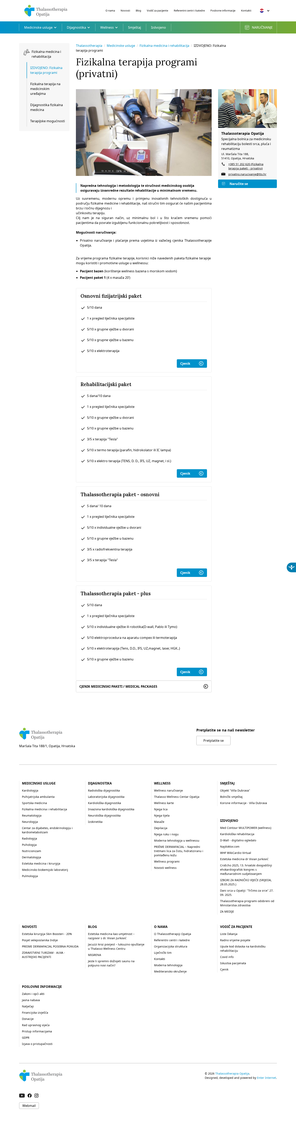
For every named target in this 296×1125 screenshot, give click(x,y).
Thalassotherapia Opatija (232, 1073)
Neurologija (30, 822)
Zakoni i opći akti (33, 994)
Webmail (29, 1105)
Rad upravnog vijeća (36, 1025)
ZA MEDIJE (227, 911)
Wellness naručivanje (168, 790)
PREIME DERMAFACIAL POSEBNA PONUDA (50, 946)
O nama (110, 10)
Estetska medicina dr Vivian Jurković (244, 859)
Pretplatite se (213, 740)
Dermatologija (31, 857)
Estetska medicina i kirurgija (41, 863)
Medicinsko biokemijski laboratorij (45, 870)
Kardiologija (30, 790)
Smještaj (134, 27)
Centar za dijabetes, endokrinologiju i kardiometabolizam (47, 830)
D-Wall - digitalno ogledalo (238, 840)
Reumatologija (31, 815)
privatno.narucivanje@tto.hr (247, 174)
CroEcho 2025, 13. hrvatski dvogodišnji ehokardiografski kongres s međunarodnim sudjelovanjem (246, 869)
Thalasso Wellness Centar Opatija (176, 797)
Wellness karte (164, 803)
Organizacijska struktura (170, 946)
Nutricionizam (31, 851)
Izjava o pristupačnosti (37, 1044)
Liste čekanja (228, 934)
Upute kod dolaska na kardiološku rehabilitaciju (243, 948)
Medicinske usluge (121, 45)
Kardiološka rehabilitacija (237, 834)
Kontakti (246, 10)
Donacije (28, 1019)
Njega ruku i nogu (166, 834)
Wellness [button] (107, 27)
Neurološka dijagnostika (104, 815)
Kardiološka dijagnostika (104, 803)
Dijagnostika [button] (76, 27)
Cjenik (185, 363)
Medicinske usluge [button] (38, 27)
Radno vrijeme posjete (235, 940)
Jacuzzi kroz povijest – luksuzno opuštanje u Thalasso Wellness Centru (116, 946)
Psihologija (29, 845)
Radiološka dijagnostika (104, 790)
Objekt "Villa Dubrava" (235, 790)
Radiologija (29, 838)
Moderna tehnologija (168, 965)
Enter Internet (266, 1078)
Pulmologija (30, 876)
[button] (265, 10)
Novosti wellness (165, 868)
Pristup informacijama (37, 1031)
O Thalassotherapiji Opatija (172, 934)
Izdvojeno (158, 27)
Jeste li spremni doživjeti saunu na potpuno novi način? (111, 963)
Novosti (125, 10)
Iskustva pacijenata (233, 963)
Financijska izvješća (35, 1012)
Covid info (227, 957)
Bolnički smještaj (231, 797)
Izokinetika (95, 822)
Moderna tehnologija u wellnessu (176, 840)
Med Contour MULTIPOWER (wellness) (245, 828)
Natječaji (28, 1006)
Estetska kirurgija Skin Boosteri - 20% (47, 934)
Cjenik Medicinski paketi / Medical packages (118, 686)
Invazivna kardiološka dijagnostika (111, 809)
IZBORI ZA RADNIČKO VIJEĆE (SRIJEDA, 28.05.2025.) (246, 882)
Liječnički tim (163, 953)
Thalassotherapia (89, 45)
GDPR (25, 1037)
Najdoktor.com (229, 846)
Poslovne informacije (222, 10)
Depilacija (160, 828)
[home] (45, 11)
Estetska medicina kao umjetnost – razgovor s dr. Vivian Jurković (111, 936)
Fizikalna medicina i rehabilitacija (165, 45)
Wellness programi (167, 861)
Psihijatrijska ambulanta (38, 797)
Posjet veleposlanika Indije (40, 940)
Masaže (159, 822)
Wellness (162, 783)
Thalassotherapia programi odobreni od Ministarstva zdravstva (247, 903)
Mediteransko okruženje (170, 971)
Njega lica (161, 809)
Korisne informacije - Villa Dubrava (243, 803)
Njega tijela (162, 815)
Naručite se (239, 184)
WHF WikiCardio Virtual (235, 853)
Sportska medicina (34, 803)
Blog (138, 10)
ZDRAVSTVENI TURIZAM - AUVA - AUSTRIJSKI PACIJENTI (43, 955)
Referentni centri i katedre (189, 10)
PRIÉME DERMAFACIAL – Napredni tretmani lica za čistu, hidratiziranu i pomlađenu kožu (178, 851)
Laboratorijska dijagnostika (106, 797)
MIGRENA (94, 955)
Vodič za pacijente (157, 10)
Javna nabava (31, 1000)
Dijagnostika (100, 783)
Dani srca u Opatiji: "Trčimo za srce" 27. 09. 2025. (246, 893)
